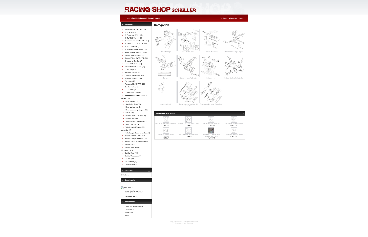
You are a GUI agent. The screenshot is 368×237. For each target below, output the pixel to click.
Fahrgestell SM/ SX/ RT (133, 84)
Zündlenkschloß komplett (211, 123)
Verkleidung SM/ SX (131, 78)
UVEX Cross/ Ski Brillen (133, 92)
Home (128, 18)
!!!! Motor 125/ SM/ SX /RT (134, 44)
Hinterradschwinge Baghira (134, 110)
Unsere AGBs (129, 209)
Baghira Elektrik (130, 144)
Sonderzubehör (130, 124)
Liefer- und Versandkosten (134, 207)
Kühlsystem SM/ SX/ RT (133, 67)
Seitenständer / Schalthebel (134, 121)
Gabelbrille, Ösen (131, 104)
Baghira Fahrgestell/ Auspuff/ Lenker (146, 18)
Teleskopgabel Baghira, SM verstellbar (188, 105)
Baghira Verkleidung (132, 156)
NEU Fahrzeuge (130, 90)
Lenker (127, 113)
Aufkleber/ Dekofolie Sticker (134, 52)
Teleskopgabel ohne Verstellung (136, 133)
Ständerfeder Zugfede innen (188, 134)
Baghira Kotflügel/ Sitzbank (134, 138)
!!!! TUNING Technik (132, 38)
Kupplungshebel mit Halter (234, 134)
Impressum (129, 212)
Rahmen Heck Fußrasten (134, 115)
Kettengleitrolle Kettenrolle (234, 123)
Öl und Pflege (129, 69)
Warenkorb (233, 18)
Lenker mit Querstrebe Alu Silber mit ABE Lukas (211, 135)
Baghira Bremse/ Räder (133, 136)
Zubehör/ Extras (130, 87)
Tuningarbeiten (130, 164)
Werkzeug (128, 81)
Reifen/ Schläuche (131, 72)
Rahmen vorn (130, 118)
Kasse (241, 18)
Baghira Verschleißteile (133, 55)
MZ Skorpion (129, 162)
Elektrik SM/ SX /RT (132, 64)
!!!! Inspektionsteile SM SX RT (135, 41)
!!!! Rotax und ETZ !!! (132, 35)
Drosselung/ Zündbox (132, 61)
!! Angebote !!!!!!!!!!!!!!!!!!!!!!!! (134, 29)
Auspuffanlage (130, 101)
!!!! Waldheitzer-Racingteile (134, 49)
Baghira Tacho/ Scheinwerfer (135, 141)
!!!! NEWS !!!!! (129, 32)
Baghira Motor (130, 153)
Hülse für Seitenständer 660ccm (166, 135)
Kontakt (127, 215)
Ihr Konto (224, 18)
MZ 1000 (128, 159)
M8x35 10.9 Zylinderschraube (165, 123)
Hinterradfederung (131, 107)
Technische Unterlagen (133, 75)
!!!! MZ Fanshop (130, 46)
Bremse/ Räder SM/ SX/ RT (134, 58)
